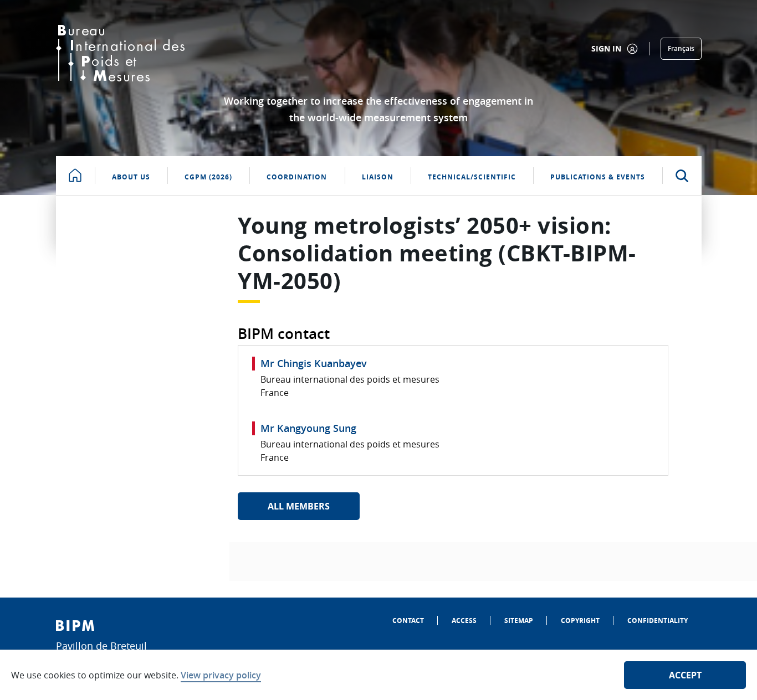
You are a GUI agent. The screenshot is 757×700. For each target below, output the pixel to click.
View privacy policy (221, 675)
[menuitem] (408, 620)
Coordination (297, 177)
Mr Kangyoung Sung (308, 428)
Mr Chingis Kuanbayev (313, 363)
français (681, 48)
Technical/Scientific (472, 177)
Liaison (377, 177)
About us (131, 177)
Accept (685, 675)
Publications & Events (597, 177)
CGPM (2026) (208, 177)
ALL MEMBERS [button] (299, 506)
